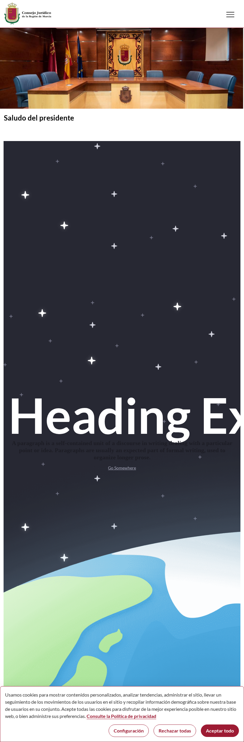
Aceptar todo (220, 730)
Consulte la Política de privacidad (121, 716)
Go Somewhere (122, 467)
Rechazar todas (175, 730)
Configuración (129, 730)
